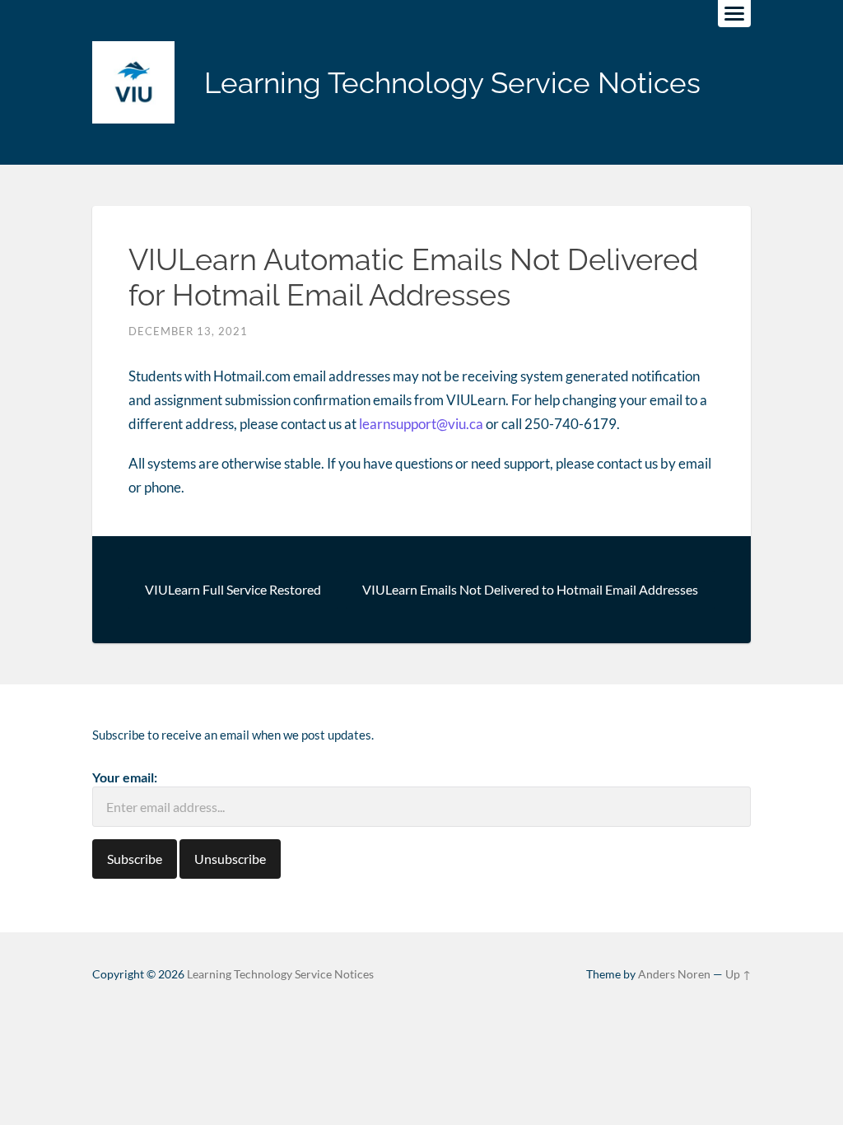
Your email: (124, 777)
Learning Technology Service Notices (452, 83)
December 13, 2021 (188, 331)
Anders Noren (674, 974)
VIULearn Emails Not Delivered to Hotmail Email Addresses (530, 589)
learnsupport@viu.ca (421, 423)
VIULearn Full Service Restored (233, 589)
